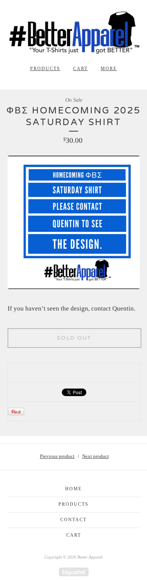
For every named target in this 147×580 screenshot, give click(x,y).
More (109, 68)
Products (45, 68)
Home (73, 488)
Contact (73, 519)
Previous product (57, 456)
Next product (95, 456)
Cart (80, 68)
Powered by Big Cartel (74, 572)
